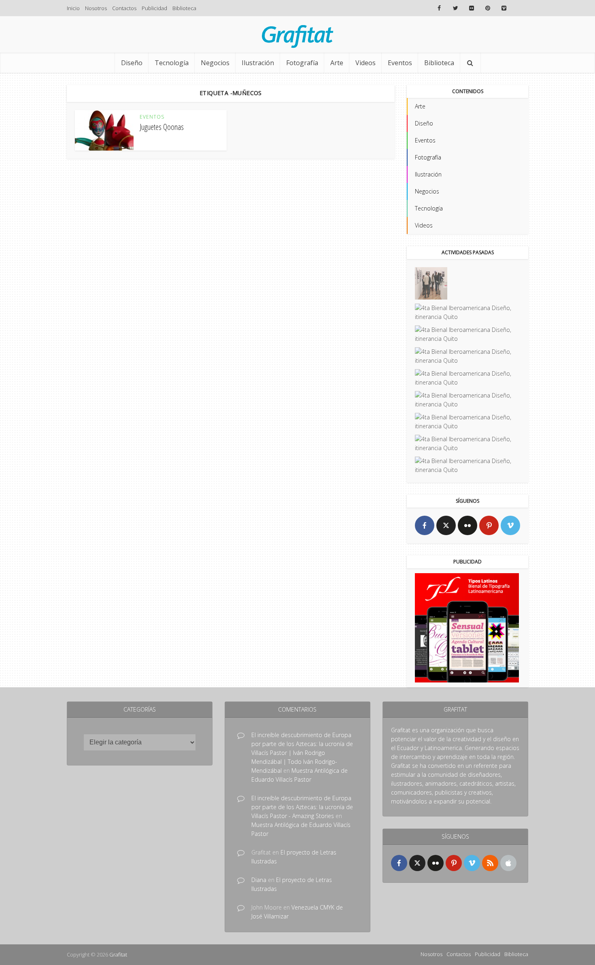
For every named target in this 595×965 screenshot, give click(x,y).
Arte (336, 62)
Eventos (400, 62)
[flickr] (467, 525)
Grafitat (118, 954)
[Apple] (508, 863)
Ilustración (258, 62)
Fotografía (302, 62)
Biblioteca (184, 8)
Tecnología (172, 62)
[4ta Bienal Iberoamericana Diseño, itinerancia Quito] (431, 283)
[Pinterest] (489, 525)
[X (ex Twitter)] (446, 525)
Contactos (124, 8)
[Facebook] (424, 525)
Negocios (215, 62)
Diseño (131, 62)
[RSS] (490, 863)
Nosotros (96, 8)
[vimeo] (510, 525)
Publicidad (154, 8)
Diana (258, 880)
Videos (365, 62)
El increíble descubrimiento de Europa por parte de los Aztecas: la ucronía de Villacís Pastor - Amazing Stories (302, 807)
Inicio (73, 8)
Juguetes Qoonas (162, 126)
